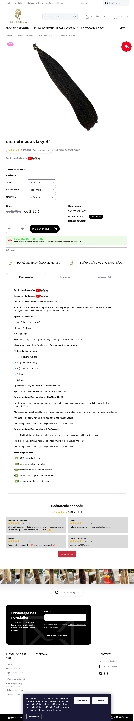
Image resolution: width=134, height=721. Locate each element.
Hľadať (74, 16)
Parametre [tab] (65, 277)
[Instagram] (106, 673)
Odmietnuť (82, 700)
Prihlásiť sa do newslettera (58, 635)
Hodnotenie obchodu (25, 3)
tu (63, 710)
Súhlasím (100, 700)
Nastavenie (34, 716)
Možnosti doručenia (77, 221)
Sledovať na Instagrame (69, 592)
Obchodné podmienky (15, 690)
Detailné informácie (14, 169)
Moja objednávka (13, 694)
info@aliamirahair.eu (112, 661)
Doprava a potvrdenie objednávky (51, 3)
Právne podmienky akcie (16, 679)
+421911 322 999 (111, 666)
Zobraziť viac (67, 554)
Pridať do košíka (40, 228)
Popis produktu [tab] (26, 277)
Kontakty (9, 3)
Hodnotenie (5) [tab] (104, 277)
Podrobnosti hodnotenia (42, 150)
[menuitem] (19, 28)
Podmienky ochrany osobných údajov (14, 684)
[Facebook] (101, 673)
